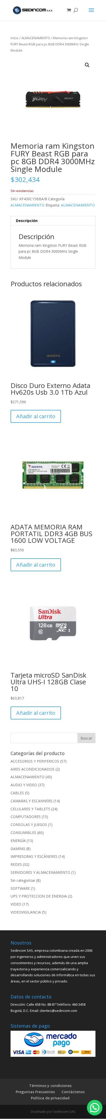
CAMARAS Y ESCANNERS (31, 800)
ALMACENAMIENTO (35, 38)
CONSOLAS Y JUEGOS (29, 824)
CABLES (17, 792)
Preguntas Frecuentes (35, 1091)
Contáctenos (73, 1091)
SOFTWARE (20, 888)
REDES (16, 864)
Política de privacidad (50, 1098)
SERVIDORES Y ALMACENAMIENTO (40, 872)
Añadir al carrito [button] (35, 416)
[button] (87, 65)
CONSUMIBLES (23, 832)
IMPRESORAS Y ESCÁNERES (34, 856)
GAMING (18, 848)
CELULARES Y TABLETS (30, 808)
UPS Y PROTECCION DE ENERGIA (39, 896)
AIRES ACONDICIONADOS (33, 769)
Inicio (15, 38)
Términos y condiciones (50, 1085)
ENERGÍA (18, 840)
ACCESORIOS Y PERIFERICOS (35, 761)
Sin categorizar (23, 880)
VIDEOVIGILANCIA (26, 912)
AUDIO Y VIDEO (24, 784)
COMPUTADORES (26, 816)
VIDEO (16, 904)
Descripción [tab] (27, 220)
